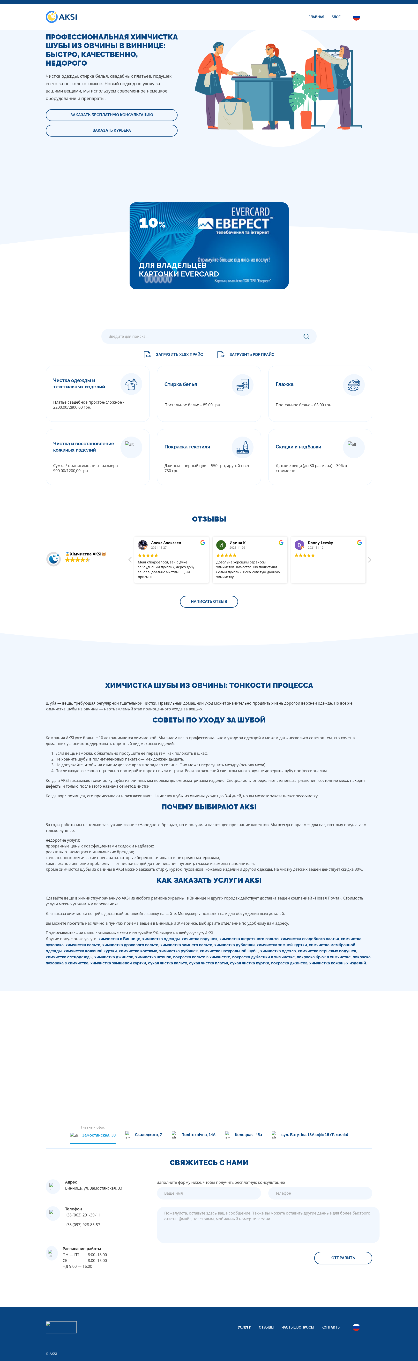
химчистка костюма (138, 951)
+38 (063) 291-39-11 (82, 1215)
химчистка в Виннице (119, 939)
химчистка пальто (83, 945)
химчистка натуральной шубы (229, 951)
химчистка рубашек (178, 951)
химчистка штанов (153, 957)
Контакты (331, 1327)
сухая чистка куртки (249, 963)
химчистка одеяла (278, 951)
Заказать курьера (112, 130)
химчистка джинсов (113, 957)
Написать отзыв (209, 601)
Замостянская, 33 (99, 1135)
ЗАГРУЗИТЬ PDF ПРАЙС (252, 354)
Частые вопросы (298, 1327)
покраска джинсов (289, 963)
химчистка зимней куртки (282, 945)
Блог (336, 17)
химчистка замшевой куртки (118, 963)
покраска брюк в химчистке (324, 957)
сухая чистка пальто (167, 963)
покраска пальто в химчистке (201, 957)
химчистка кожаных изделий (337, 963)
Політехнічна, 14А (198, 1134)
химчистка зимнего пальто (186, 945)
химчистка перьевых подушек (327, 951)
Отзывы (266, 1327)
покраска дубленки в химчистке (263, 957)
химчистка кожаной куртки (90, 951)
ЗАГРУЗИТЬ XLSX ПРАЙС (179, 354)
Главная (316, 17)
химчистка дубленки (234, 945)
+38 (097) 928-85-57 (82, 1224)
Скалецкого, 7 (148, 1134)
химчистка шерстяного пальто (249, 939)
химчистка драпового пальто (130, 945)
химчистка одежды (161, 939)
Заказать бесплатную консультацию (111, 115)
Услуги (245, 1327)
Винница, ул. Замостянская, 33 (93, 1188)
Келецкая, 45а (248, 1134)
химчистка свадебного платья (310, 939)
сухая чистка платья (208, 963)
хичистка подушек (199, 939)
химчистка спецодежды (69, 957)
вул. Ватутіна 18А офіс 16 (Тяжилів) (314, 1134)
